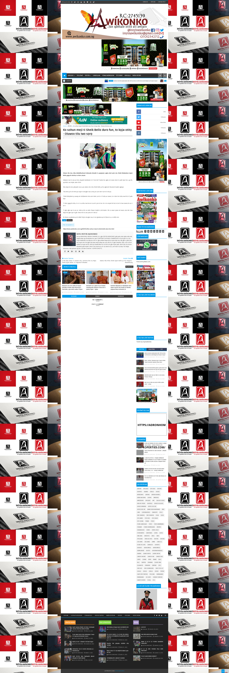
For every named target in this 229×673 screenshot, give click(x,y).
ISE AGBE (139, 541)
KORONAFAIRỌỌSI (157, 550)
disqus (97, 296)
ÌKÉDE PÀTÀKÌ (137, 75)
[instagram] (78, 2)
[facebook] (71, 2)
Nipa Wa (66, 615)
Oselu (145, 571)
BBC (163, 509)
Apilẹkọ (145, 488)
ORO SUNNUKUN (149, 568)
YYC (154, 580)
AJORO (149, 497)
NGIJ (160, 559)
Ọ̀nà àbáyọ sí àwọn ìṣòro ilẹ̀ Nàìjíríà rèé (118, 627)
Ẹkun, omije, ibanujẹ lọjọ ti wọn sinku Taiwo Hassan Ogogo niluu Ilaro (141, 81)
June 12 (159, 541)
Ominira (147, 565)
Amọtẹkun (140, 500)
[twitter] (75, 2)
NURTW (144, 562)
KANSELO (150, 544)
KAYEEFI (139, 491)
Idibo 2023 (155, 530)
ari (153, 500)
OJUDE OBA (158, 562)
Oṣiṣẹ (157, 491)
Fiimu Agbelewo (142, 524)
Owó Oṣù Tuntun (142, 574)
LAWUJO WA (159, 556)
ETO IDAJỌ (155, 518)
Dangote (154, 512)
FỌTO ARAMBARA (159, 524)
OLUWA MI (140, 565)
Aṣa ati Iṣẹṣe (141, 503)
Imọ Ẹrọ (139, 536)
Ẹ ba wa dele (88, 615)
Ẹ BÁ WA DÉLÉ (161, 2)
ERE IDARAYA (150, 515)
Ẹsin (162, 515)
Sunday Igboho (157, 577)
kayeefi (157, 544)
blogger (73, 296)
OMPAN (154, 565)
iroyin (156, 538)
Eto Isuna (140, 521)
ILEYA (161, 533)
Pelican (152, 574)
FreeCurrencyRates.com (143, 261)
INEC (153, 536)
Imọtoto (147, 536)
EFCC (161, 512)
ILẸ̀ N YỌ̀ (143, 627)
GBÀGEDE (145, 2)
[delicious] (93, 2)
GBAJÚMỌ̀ (151, 349)
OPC (160, 565)
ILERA (155, 533)
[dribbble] (90, 2)
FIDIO (152, 521)
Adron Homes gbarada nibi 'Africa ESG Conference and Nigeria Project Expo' (85, 81)
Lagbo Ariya (117, 80)
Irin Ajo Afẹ (148, 538)
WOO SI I (130, 266)
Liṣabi (144, 559)
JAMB (153, 541)
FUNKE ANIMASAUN (149, 527)
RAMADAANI (140, 577)
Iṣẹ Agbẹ (147, 541)
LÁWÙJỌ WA (96, 75)
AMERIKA (156, 497)
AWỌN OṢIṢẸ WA (110, 615)
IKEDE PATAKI (136, 615)
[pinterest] (84, 2)
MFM (149, 559)
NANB (154, 559)
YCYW (149, 580)
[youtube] (81, 2)
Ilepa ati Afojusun (76, 615)
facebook (121, 296)
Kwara (146, 491)
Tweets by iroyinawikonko (143, 342)
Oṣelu (152, 491)
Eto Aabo (140, 518)
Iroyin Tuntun (99, 615)
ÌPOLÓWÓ (80, 75)
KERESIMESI (147, 547)
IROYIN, (86, 138)
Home (64, 126)
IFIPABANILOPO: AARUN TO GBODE (116, 658)
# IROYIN (69, 220)
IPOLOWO (140, 538)
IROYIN (70, 126)
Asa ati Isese (161, 500)
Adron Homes (156, 494)
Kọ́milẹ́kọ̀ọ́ (140, 550)
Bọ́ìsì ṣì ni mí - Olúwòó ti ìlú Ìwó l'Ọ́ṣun (82, 641)
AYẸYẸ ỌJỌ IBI (141, 509)
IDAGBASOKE (140, 530)
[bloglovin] (87, 2)
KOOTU (148, 550)
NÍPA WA (153, 2)
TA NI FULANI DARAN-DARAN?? (149, 656)
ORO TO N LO (159, 568)
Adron (139, 488)
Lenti (138, 559)
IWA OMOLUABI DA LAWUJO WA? (149, 634)
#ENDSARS (140, 494)
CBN (138, 512)
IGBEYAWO (149, 533)
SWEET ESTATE (141, 580)
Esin (157, 515)
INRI (158, 536)
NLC (138, 562)
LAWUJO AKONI (141, 556)
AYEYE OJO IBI (152, 506)
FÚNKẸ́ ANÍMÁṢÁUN (108, 75)
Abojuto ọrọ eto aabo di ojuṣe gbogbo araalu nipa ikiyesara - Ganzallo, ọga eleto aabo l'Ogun (72, 287)
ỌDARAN (150, 562)
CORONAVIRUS (146, 512)
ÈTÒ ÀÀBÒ (119, 75)
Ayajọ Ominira (141, 506)
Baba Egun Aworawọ (154, 509)
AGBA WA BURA (141, 497)
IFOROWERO (140, 533)
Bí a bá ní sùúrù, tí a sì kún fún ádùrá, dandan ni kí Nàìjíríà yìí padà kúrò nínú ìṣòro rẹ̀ (118, 636)
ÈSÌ (162, 349)
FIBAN (147, 521)
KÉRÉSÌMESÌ (156, 547)
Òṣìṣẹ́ (162, 571)
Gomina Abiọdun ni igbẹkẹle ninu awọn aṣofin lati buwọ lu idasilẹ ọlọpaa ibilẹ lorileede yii (121, 287)
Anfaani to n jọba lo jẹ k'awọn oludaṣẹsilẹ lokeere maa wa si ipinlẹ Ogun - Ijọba (95, 287)
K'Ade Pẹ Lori (141, 544)
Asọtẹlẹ (149, 503)
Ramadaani (160, 574)
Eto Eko (152, 488)
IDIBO (148, 530)
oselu (139, 571)
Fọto (150, 524)
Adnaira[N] (123, 117)
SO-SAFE (148, 577)
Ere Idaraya (140, 515)
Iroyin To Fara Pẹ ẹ (70, 267)
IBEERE (159, 527)
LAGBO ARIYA (156, 553)
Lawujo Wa (151, 556)
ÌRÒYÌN (87, 75)
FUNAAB (139, 527)
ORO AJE (139, 568)
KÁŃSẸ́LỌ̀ (127, 75)
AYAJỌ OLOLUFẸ (158, 503)
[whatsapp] (163, 615)
